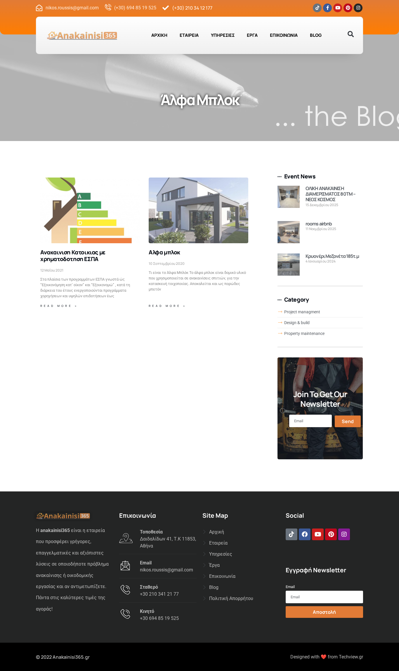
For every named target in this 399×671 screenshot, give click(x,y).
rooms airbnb (319, 223)
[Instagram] (358, 8)
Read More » (59, 306)
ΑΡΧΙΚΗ (159, 35)
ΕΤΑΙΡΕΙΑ (189, 35)
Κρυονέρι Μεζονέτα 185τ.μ (332, 256)
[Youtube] (337, 8)
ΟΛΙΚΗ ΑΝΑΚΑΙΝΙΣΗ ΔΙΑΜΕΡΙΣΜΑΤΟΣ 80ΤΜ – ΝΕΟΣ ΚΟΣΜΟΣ (330, 194)
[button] (350, 34)
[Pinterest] (348, 8)
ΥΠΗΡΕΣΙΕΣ (223, 35)
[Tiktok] (317, 8)
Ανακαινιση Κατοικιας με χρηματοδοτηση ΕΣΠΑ (72, 255)
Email (290, 587)
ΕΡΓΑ (252, 35)
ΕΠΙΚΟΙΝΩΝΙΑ (284, 35)
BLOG (316, 35)
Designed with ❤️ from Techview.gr (326, 657)
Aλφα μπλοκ (164, 252)
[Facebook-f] (327, 8)
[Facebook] (304, 534)
